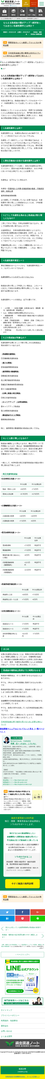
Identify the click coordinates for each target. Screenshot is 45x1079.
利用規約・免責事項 (9, 1021)
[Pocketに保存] (22, 918)
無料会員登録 (26, 3)
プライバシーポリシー (10, 1015)
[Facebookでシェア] (22, 912)
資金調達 (4, 15)
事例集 (40, 15)
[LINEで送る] (37, 918)
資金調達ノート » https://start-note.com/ (15, 780)
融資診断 (22, 1070)
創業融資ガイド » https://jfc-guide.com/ (15, 782)
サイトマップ (6, 1010)
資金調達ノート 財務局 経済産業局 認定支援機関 (11, 3)
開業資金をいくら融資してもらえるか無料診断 (22, 44)
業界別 (13, 15)
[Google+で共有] (37, 912)
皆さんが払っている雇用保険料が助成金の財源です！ (23, 928)
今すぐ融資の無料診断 (22, 883)
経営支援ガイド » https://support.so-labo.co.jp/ (17, 784)
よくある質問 (6, 1036)
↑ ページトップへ (22, 955)
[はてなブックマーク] (7, 918)
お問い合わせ (6, 1031)
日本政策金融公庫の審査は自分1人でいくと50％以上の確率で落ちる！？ (22, 54)
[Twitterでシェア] (7, 912)
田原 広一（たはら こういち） (24, 744)
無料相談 (22, 15)
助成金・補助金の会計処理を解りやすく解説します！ (20, 936)
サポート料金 (31, 15)
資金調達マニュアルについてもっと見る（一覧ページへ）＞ (22, 730)
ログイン (34, 3)
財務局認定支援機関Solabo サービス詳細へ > (22, 1076)
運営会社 (4, 1026)
